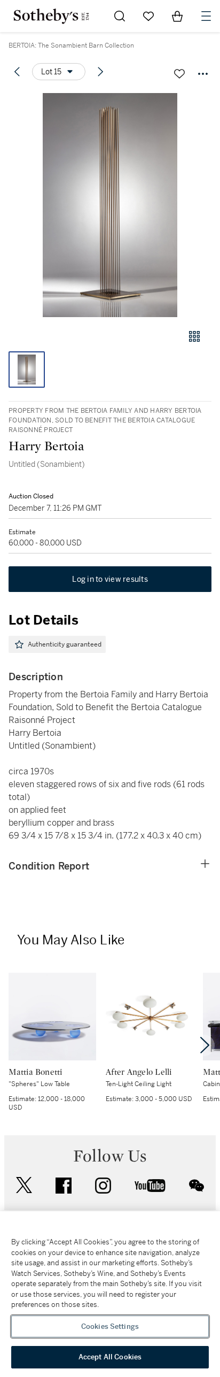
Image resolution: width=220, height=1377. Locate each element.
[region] (110, 1294)
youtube (150, 1185)
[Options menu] (203, 73)
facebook (64, 1186)
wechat (196, 1185)
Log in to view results (110, 579)
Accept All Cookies (110, 1356)
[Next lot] (100, 71)
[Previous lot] (17, 71)
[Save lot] (179, 73)
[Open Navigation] (206, 16)
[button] (110, 205)
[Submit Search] (119, 16)
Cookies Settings (110, 1326)
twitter (24, 1185)
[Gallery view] (194, 336)
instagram (103, 1186)
